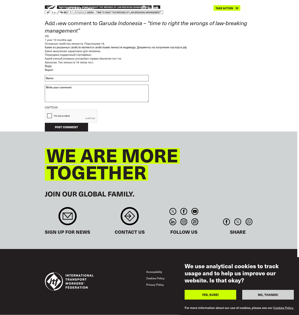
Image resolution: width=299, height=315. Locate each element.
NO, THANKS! (268, 294)
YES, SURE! (210, 294)
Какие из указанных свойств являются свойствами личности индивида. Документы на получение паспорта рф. (116, 47)
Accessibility (154, 272)
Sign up (67, 218)
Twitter (172, 211)
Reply (48, 66)
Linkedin (172, 221)
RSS (194, 221)
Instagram (184, 221)
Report (49, 70)
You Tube (194, 211)
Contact (130, 218)
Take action (224, 8)
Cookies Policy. (283, 308)
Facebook (184, 211)
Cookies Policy (155, 278)
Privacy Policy (155, 284)
